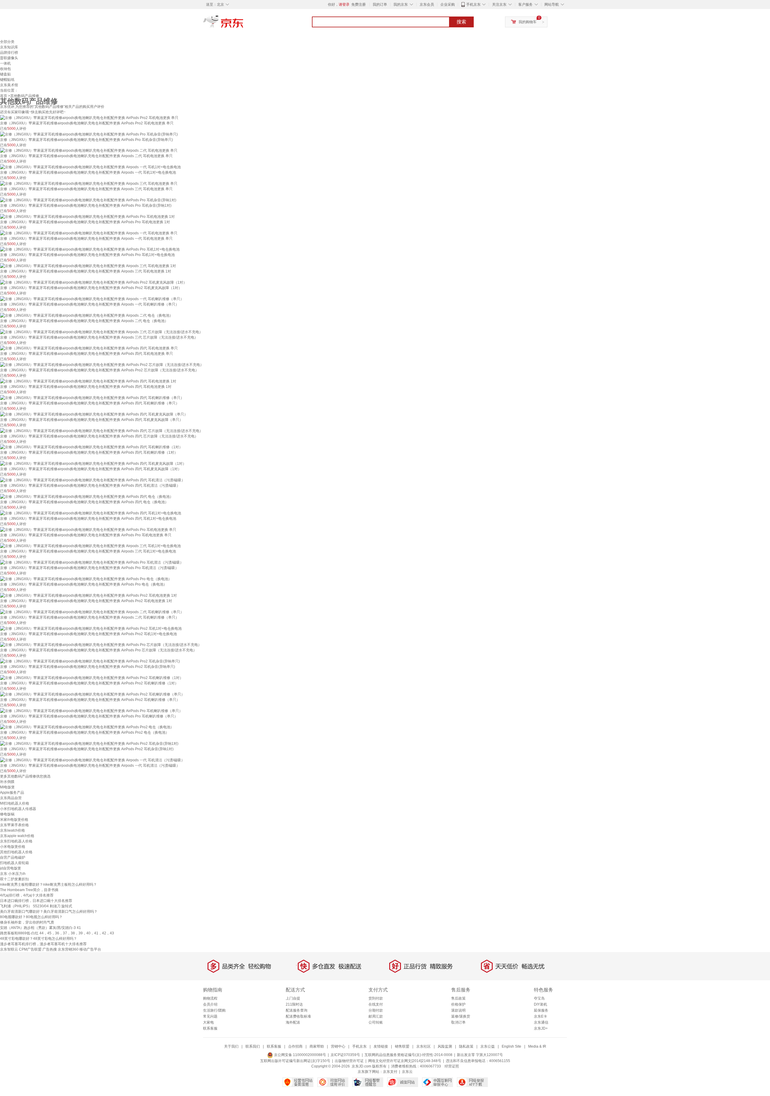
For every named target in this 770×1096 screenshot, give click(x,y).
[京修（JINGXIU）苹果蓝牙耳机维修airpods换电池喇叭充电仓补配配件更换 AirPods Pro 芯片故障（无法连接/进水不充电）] (101, 645)
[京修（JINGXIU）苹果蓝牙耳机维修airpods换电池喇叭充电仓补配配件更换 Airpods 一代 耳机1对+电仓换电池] (90, 167)
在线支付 (375, 1004)
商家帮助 (317, 1046)
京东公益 (487, 1046)
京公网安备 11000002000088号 (299, 1055)
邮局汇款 (375, 1016)
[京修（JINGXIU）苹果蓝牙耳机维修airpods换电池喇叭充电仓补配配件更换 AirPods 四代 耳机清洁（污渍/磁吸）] (92, 480)
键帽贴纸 (7, 80)
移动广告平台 (90, 949)
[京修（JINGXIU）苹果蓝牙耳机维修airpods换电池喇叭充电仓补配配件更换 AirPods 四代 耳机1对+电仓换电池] (90, 513)
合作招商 (295, 1046)
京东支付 (390, 1072)
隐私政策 (466, 1046)
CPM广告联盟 (30, 949)
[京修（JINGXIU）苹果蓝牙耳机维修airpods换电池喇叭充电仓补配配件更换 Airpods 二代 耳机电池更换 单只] (88, 150)
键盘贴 (5, 74)
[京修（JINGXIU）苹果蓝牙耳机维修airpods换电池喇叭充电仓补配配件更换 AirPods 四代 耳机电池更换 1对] (88, 381)
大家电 (208, 1022)
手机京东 (473, 4)
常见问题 (210, 1016)
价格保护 (458, 1004)
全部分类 (7, 42)
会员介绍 (210, 1004)
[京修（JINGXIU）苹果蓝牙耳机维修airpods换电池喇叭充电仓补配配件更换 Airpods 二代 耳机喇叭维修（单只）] (92, 612)
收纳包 (5, 69)
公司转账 (375, 1022)
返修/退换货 (460, 1016)
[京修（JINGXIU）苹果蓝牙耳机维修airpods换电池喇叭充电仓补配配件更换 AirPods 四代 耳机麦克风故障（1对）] (93, 463)
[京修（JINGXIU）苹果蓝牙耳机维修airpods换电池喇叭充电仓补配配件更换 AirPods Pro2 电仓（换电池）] (87, 727)
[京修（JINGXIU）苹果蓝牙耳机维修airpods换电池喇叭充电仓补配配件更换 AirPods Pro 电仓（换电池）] (86, 579)
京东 (243, 24)
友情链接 (381, 1046)
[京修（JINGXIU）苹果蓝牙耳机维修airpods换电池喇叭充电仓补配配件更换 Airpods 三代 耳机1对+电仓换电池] (90, 546)
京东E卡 (540, 1016)
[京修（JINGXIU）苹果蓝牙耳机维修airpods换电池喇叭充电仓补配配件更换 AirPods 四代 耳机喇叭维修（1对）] (91, 447)
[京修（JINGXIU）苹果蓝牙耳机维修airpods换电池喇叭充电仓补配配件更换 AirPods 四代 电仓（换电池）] (86, 496)
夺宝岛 (539, 998)
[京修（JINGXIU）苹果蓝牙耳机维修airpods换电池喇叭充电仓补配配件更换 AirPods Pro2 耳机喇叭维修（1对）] (91, 677)
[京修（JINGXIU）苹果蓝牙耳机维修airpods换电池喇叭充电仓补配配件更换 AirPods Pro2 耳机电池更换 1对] (88, 595)
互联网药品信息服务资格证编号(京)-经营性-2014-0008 (408, 1055)
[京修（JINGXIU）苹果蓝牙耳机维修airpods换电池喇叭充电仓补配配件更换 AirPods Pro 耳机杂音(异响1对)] (88, 200)
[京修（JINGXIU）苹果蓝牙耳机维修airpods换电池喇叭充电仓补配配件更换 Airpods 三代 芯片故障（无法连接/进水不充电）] (101, 332)
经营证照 (452, 1066)
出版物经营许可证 (349, 1061)
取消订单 (458, 1022)
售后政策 (458, 998)
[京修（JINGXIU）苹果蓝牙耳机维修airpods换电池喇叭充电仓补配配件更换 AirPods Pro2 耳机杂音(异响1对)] (89, 743)
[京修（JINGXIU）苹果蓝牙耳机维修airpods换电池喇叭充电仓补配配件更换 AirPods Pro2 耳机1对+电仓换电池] (91, 628)
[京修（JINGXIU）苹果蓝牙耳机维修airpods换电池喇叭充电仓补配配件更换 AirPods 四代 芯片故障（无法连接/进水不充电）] (101, 430)
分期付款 (375, 1010)
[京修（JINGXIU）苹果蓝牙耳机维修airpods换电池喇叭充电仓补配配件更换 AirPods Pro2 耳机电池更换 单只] (89, 117)
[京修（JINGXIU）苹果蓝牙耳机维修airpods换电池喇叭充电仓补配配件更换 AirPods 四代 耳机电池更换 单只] (89, 348)
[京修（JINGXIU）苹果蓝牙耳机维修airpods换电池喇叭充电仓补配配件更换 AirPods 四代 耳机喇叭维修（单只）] (92, 397)
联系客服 (210, 1028)
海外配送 (293, 1022)
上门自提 (293, 998)
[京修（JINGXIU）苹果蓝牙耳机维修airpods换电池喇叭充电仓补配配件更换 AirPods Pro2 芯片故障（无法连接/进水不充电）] (102, 364)
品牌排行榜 (9, 52)
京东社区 (423, 1046)
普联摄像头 (9, 58)
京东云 (407, 1072)
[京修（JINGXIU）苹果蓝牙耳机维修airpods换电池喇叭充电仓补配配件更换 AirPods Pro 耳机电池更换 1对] (87, 216)
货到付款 (375, 998)
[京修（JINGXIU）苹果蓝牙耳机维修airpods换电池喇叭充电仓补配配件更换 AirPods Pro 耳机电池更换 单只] (88, 529)
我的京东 (400, 4)
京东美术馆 (9, 85)
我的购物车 (528, 22)
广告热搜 (49, 949)
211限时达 (294, 1004)
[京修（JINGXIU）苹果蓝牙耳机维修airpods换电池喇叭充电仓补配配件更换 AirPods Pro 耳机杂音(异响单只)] (89, 134)
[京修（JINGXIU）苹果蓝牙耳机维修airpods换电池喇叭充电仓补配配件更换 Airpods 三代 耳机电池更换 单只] (88, 183)
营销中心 (338, 1046)
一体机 (5, 63)
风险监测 (445, 1046)
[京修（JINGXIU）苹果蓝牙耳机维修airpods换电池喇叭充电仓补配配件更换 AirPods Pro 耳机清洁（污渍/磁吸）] (91, 562)
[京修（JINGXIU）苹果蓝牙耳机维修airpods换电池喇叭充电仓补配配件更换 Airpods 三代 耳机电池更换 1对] (88, 265)
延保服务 (541, 1010)
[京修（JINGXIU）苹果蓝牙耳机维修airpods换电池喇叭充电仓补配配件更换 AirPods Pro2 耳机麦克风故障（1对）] (93, 282)
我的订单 (380, 4)
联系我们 (252, 1046)
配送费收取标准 (298, 1016)
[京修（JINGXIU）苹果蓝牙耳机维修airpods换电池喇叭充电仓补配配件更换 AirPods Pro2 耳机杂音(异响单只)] (90, 661)
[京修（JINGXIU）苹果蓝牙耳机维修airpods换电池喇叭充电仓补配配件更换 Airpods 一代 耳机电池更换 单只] (88, 233)
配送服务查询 (296, 1010)
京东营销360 (68, 949)
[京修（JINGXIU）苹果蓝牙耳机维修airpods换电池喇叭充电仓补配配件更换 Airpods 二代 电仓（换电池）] (86, 315)
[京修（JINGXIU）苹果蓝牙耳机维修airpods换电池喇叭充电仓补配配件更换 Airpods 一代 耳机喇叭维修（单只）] (92, 299)
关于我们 (231, 1046)
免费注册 (358, 4)
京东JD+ (541, 1028)
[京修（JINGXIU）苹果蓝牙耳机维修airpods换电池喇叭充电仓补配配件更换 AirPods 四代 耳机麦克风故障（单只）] (94, 414)
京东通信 (541, 1022)
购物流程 (210, 998)
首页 (3, 96)
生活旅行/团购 (214, 1010)
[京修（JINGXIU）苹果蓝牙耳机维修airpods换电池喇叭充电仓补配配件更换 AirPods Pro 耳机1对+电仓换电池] (90, 249)
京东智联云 (9, 949)
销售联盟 (402, 1046)
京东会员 (427, 4)
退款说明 (458, 1010)
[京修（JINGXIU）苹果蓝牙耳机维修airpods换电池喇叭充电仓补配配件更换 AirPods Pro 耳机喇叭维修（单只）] (91, 710)
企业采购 (447, 4)
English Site (511, 1046)
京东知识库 (9, 47)
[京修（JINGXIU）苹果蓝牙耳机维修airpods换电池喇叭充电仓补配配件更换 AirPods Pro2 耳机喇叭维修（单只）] (92, 694)
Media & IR (537, 1046)
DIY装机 (540, 1004)
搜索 (461, 21)
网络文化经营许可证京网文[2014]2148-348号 (404, 1061)
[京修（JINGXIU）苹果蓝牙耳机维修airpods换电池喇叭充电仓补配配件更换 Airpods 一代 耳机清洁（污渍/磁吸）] (92, 760)
